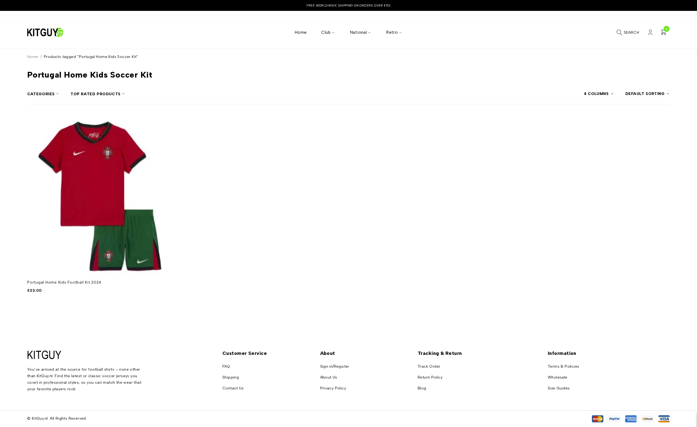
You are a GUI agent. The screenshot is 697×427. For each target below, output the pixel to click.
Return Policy (430, 377)
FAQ (226, 366)
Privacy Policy (333, 388)
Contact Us (233, 388)
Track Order (429, 366)
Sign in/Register (334, 366)
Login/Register (650, 32)
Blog (422, 388)
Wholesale (557, 377)
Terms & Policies (563, 366)
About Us (328, 377)
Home (32, 56)
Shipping (230, 377)
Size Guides (559, 388)
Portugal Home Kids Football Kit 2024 (64, 282)
